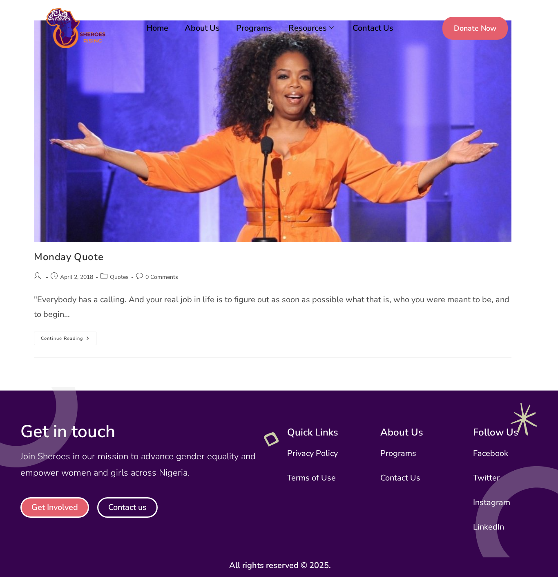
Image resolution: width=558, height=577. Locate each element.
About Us (202, 28)
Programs (254, 28)
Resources (307, 28)
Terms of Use (311, 477)
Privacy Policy (312, 453)
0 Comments (161, 277)
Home (157, 28)
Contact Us (373, 28)
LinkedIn (488, 526)
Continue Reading (68, 336)
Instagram (491, 502)
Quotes (119, 277)
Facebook (490, 453)
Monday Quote (68, 256)
